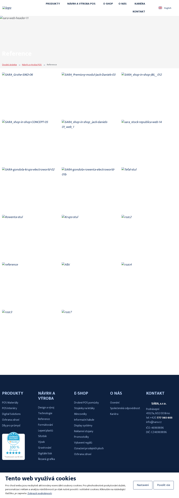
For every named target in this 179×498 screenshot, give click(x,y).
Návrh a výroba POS (81, 3)
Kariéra (140, 3)
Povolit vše (163, 485)
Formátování (45, 425)
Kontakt (139, 11)
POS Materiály (10, 402)
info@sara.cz (154, 422)
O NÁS (116, 393)
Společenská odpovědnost (125, 408)
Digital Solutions (11, 414)
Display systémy (83, 425)
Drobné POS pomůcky (86, 402)
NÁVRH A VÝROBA (46, 396)
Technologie (45, 413)
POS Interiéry (9, 408)
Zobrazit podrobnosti (39, 493)
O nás (123, 3)
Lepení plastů (45, 430)
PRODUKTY (12, 393)
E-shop (108, 3)
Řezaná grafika (46, 459)
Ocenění (114, 402)
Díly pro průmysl (11, 425)
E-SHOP (81, 393)
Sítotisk (42, 436)
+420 (153, 417)
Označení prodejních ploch (89, 448)
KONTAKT (155, 393)
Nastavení (143, 485)
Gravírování (44, 447)
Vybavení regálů (83, 442)
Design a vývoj (46, 407)
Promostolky (81, 437)
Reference (44, 419)
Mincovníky (80, 414)
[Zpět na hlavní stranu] (19, 7)
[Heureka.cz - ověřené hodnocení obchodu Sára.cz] (13, 459)
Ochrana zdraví (10, 419)
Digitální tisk (45, 453)
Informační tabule (84, 419)
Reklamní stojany (83, 431)
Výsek (41, 442)
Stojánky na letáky (84, 408)
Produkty (53, 3)
